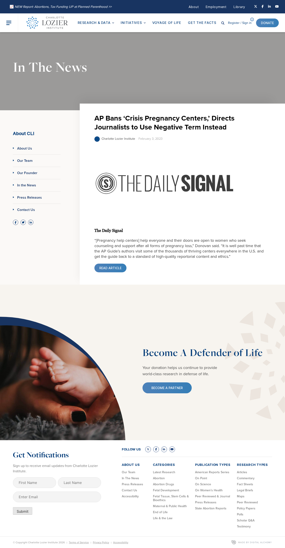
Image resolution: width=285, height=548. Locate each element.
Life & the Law (162, 518)
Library (239, 7)
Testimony (244, 526)
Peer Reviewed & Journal (212, 496)
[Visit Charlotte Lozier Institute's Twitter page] (255, 6)
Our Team (25, 160)
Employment (216, 7)
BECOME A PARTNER (167, 388)
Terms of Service (79, 542)
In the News (26, 185)
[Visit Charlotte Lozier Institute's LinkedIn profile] (269, 6)
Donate (267, 23)
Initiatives (131, 23)
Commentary (245, 478)
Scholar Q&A (245, 520)
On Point (201, 478)
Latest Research (164, 472)
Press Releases (29, 197)
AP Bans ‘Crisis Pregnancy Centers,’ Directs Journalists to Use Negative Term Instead (164, 122)
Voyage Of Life (166, 23)
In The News (130, 478)
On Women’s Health (209, 490)
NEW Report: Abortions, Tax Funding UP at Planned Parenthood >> (61, 6)
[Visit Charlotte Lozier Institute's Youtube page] (277, 6)
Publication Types (212, 464)
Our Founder (27, 172)
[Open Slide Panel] (12, 23)
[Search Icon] (222, 22)
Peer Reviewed (247, 502)
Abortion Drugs (163, 484)
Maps (240, 496)
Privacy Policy (101, 542)
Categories (164, 464)
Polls (240, 514)
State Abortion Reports (210, 508)
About (194, 7)
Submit (22, 511)
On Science (203, 484)
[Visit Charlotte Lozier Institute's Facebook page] (263, 6)
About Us (24, 148)
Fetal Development (166, 490)
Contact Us (26, 209)
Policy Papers (246, 508)
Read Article (110, 268)
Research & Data (94, 23)
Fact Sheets (245, 484)
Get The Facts (202, 23)
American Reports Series (212, 472)
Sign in (240, 23)
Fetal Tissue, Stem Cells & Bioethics (171, 498)
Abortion (159, 478)
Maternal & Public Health (170, 506)
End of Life (160, 512)
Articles (242, 472)
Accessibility (130, 496)
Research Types (252, 464)
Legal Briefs (245, 490)
